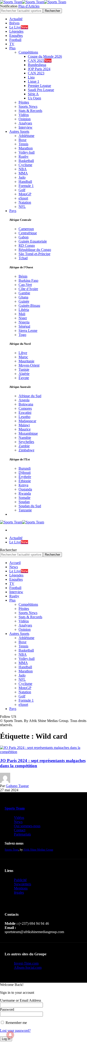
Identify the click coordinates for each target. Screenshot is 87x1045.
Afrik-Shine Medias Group (38, 849)
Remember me (16, 1023)
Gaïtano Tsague (17, 786)
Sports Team (15, 808)
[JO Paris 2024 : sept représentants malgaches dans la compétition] (43, 752)
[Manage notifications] (10, 1035)
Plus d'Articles (28, 6)
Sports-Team (12, 849)
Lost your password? (15, 1030)
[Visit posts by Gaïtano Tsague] (5, 782)
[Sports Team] (33, 2)
